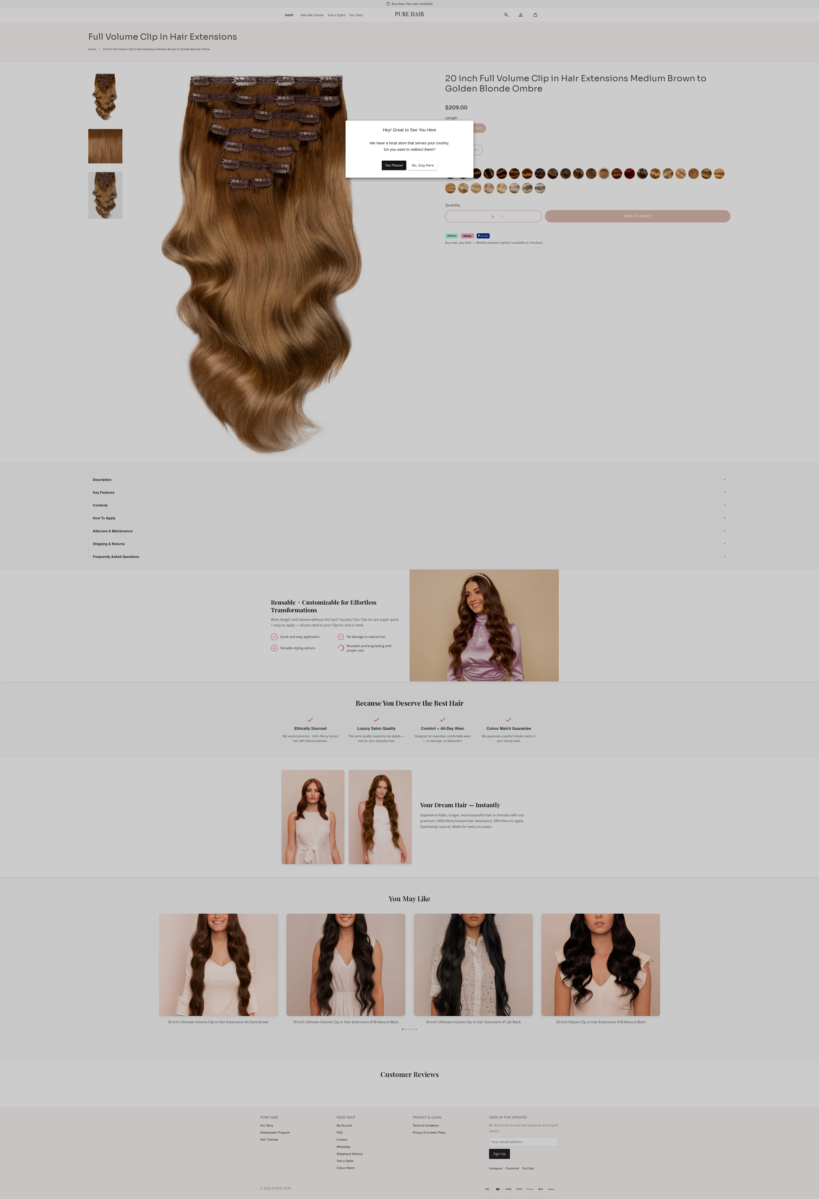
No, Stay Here (423, 165)
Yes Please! (394, 165)
